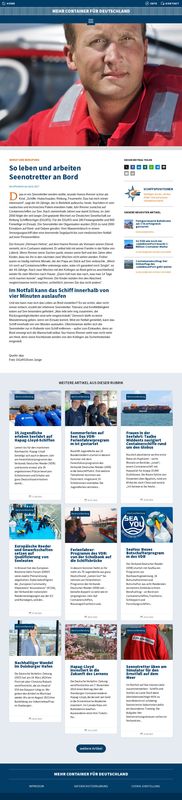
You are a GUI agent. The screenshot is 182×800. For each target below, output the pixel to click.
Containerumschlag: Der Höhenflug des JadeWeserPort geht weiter (154, 264)
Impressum (36, 786)
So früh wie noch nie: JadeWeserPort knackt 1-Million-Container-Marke (152, 244)
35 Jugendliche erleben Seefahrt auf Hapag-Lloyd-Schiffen (35, 445)
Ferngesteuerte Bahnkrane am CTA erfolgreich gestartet (153, 223)
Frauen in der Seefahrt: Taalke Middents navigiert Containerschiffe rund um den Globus (147, 446)
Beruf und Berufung (24, 160)
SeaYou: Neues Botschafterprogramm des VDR (147, 563)
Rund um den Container (159, 252)
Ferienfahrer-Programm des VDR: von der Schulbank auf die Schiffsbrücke (91, 563)
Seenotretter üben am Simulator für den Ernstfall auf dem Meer (147, 680)
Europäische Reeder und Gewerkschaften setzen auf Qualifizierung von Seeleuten (35, 560)
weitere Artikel (91, 748)
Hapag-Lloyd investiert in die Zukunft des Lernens (91, 679)
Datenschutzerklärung (91, 786)
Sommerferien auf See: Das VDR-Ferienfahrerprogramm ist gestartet (91, 446)
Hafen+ (150, 232)
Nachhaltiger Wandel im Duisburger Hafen (35, 671)
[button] (126, 167)
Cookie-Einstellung (145, 786)
